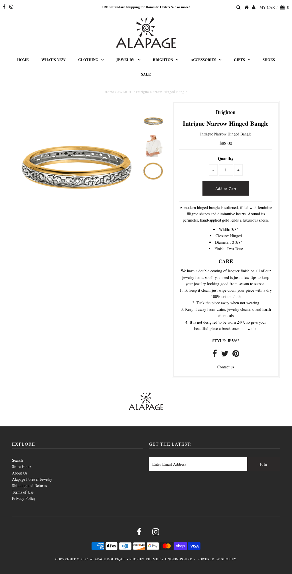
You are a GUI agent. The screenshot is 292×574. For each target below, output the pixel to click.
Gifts (239, 59)
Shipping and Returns (29, 485)
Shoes (269, 59)
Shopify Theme (143, 559)
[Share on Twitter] (224, 355)
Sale (146, 74)
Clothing (88, 59)
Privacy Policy (24, 498)
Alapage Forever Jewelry (32, 479)
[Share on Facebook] (214, 355)
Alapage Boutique (108, 559)
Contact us (225, 367)
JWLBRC (125, 91)
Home (23, 59)
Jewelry (125, 59)
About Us (19, 473)
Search (17, 460)
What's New (53, 59)
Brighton (163, 59)
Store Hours (21, 466)
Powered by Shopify (217, 559)
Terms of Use (23, 492)
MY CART (274, 7)
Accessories (203, 59)
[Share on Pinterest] (235, 355)
